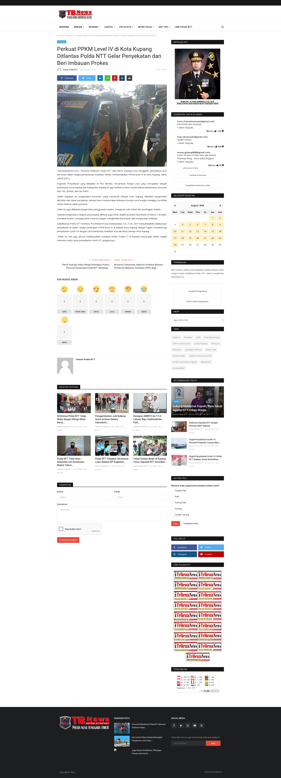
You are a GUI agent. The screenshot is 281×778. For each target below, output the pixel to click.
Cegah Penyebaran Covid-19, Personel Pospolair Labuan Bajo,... (205, 441)
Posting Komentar (68, 540)
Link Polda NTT (183, 26)
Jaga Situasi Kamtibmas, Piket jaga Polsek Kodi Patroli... (146, 752)
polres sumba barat (181, 343)
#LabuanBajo (179, 368)
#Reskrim (177, 349)
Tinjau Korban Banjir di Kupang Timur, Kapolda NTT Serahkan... (150, 460)
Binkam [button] (78, 26)
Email (117, 491)
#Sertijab (188, 337)
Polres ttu (215, 343)
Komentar (65, 484)
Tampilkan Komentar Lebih (197, 185)
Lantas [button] (108, 26)
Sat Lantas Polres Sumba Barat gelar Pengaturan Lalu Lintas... (147, 739)
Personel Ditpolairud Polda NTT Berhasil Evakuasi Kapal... (148, 726)
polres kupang (200, 343)
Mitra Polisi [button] (145, 26)
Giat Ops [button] (164, 26)
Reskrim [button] (93, 26)
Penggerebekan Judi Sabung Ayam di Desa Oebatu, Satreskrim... (110, 419)
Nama (60, 491)
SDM (198, 337)
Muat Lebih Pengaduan (197, 301)
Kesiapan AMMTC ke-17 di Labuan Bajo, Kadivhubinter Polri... (147, 419)
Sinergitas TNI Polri (193, 349)
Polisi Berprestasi (212, 337)
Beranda (64, 26)
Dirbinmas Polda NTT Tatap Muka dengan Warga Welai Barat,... (71, 419)
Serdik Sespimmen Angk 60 (185, 362)
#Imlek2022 (206, 362)
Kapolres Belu (179, 355)
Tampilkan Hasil (190, 523)
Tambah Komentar (197, 175)
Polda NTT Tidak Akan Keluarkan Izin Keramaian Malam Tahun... (70, 462)
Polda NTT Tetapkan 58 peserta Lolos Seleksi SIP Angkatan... (111, 460)
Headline (69, 35)
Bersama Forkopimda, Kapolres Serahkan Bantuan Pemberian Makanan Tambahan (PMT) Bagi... (138, 266)
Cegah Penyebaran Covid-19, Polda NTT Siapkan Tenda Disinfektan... (205, 458)
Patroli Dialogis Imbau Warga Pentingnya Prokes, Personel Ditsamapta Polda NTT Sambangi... (86, 266)
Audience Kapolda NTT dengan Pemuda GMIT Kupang (203, 424)
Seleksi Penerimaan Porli (200, 355)
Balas (211, 131)
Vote (175, 523)
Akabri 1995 (211, 349)
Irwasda (176, 337)
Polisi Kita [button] (125, 26)
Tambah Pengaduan (197, 291)
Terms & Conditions (213, 772)
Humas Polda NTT (70, 69)
